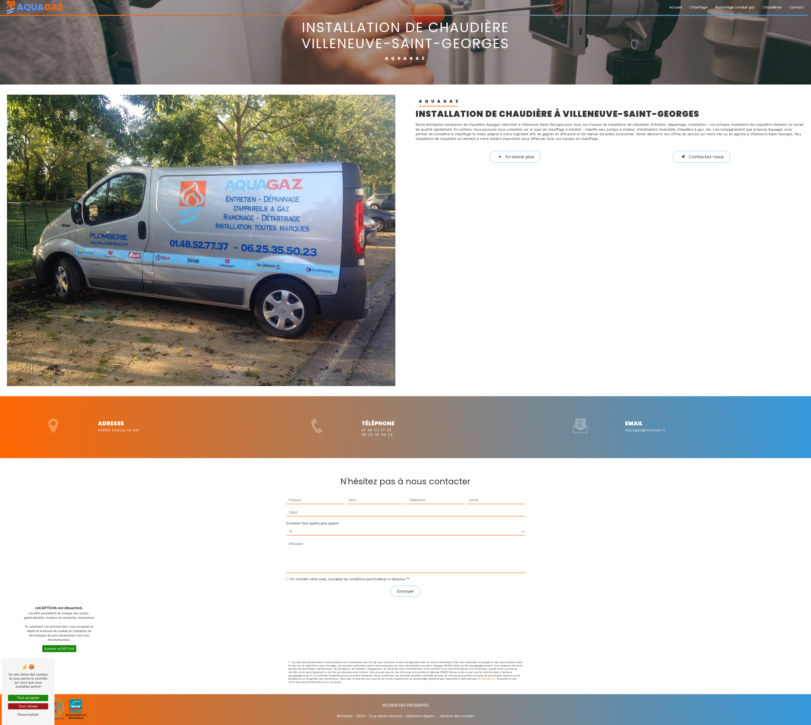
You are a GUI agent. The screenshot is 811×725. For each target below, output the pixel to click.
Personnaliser (28, 714)
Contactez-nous (706, 157)
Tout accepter (28, 698)
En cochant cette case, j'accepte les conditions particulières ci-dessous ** (350, 579)
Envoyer (405, 591)
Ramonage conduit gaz (735, 7)
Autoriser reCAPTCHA (59, 648)
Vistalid (346, 716)
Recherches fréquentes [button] (405, 705)
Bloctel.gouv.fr (486, 678)
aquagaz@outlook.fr (645, 430)
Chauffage (698, 7)
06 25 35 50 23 (377, 435)
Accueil (675, 7)
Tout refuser (28, 706)
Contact (796, 7)
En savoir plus (519, 157)
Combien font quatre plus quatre (312, 523)
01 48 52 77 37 (377, 430)
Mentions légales (420, 716)
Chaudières (772, 7)
